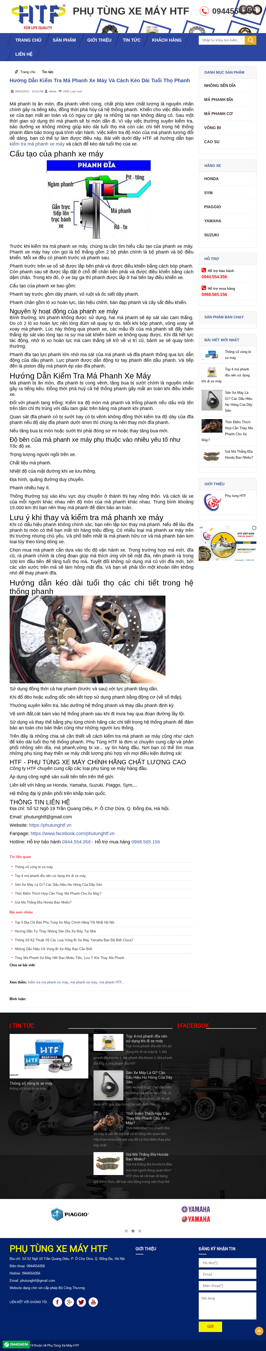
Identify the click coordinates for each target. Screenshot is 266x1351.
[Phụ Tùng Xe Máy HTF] (38, 16)
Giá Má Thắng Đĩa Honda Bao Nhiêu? (43, 902)
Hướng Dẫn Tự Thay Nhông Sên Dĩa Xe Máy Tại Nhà (55, 931)
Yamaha (212, 221)
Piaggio (212, 207)
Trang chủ (27, 72)
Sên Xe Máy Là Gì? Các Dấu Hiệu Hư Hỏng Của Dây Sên (58, 885)
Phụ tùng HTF (235, 496)
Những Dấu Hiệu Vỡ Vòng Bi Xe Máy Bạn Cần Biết (53, 949)
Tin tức (48, 72)
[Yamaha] (196, 1214)
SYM (208, 193)
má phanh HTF (110, 982)
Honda (211, 178)
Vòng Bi (212, 127)
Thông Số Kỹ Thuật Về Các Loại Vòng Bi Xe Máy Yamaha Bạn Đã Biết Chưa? (74, 940)
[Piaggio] (70, 1214)
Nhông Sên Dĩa (220, 85)
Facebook (194, 1026)
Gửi (210, 1326)
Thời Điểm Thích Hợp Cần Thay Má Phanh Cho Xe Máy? (58, 893)
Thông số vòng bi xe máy (34, 867)
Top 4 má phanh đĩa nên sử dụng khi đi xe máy (50, 876)
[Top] (259, 1331)
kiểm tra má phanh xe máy (37, 144)
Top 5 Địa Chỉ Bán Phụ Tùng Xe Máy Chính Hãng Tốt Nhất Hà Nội (64, 922)
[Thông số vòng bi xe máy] (49, 1055)
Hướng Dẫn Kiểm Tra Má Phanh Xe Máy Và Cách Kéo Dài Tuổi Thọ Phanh (100, 80)
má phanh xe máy (83, 982)
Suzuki (211, 235)
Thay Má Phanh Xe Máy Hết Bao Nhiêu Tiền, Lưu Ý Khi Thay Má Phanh (69, 958)
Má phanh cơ (218, 113)
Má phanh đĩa (218, 99)
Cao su (212, 142)
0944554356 (19, 1344)
